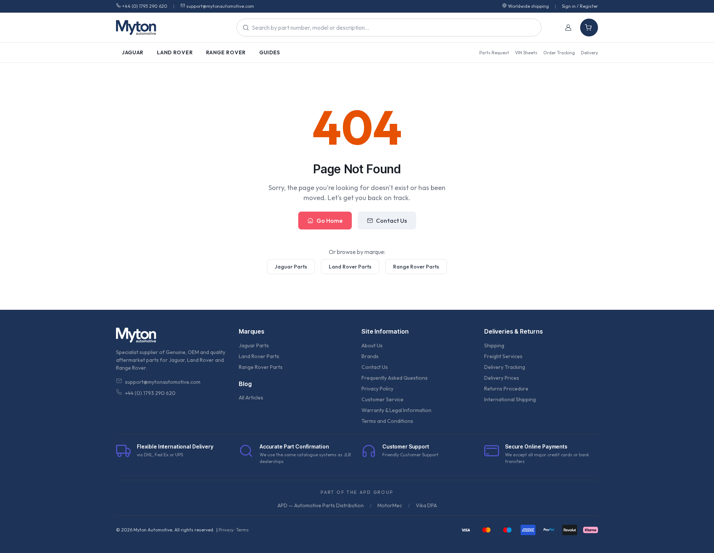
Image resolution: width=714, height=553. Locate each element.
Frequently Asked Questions (394, 377)
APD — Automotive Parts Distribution (320, 505)
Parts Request (494, 52)
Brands (370, 356)
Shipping (494, 345)
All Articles (251, 397)
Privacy (226, 530)
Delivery (589, 52)
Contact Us (391, 220)
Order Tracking (559, 52)
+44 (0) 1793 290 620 (144, 6)
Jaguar (133, 52)
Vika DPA (426, 505)
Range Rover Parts (416, 266)
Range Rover (226, 52)
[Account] (568, 27)
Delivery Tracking (504, 367)
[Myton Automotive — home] (136, 27)
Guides (269, 52)
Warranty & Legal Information (396, 410)
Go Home (329, 220)
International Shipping (510, 399)
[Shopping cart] (589, 27)
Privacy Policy (377, 388)
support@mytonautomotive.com (220, 6)
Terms (242, 530)
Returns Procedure (506, 388)
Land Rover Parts (350, 266)
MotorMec (389, 505)
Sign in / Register (580, 6)
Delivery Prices (501, 377)
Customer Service (382, 399)
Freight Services (503, 356)
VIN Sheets (526, 52)
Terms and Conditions (387, 421)
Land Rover (175, 52)
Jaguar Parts (291, 266)
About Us (372, 345)
